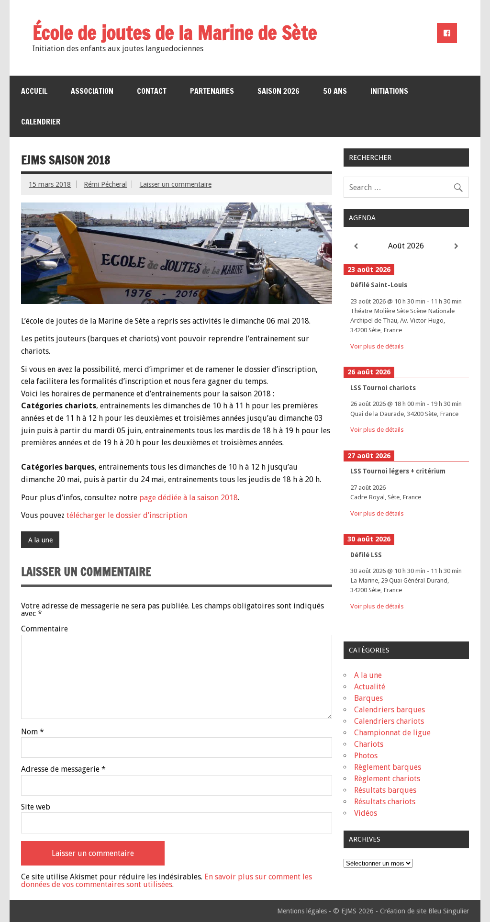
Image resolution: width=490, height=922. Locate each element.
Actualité (369, 686)
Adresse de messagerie (63, 769)
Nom (32, 732)
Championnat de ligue (392, 732)
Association (92, 91)
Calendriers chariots (389, 721)
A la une (40, 540)
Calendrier (40, 121)
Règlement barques (387, 767)
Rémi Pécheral (105, 184)
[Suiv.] (456, 246)
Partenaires (212, 91)
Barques (368, 698)
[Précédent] (356, 246)
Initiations (389, 91)
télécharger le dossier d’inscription (127, 515)
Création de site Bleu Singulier (424, 911)
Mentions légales (302, 911)
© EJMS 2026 (353, 911)
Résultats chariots (384, 801)
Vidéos (365, 813)
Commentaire (44, 629)
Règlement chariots (387, 778)
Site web (35, 807)
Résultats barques (385, 790)
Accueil (34, 91)
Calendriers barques (389, 709)
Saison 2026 (278, 91)
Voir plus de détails (377, 346)
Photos (366, 755)
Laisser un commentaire (176, 184)
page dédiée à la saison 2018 (188, 497)
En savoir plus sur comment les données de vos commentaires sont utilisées (166, 880)
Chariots (368, 744)
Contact (152, 91)
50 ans (335, 91)
